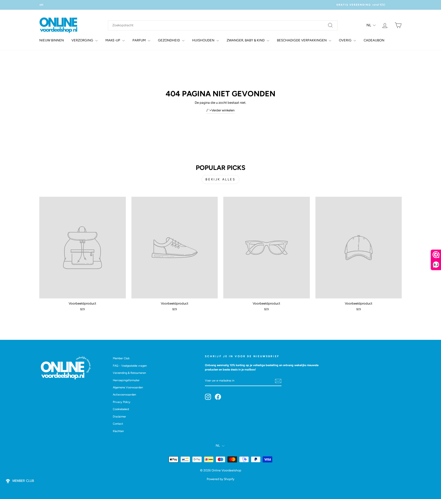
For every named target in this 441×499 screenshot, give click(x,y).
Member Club (121, 358)
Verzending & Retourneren (129, 373)
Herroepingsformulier (126, 380)
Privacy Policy (121, 402)
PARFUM (139, 40)
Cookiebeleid (121, 409)
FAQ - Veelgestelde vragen (130, 365)
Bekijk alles (220, 179)
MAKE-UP (113, 40)
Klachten (118, 431)
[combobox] (223, 25)
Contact (118, 423)
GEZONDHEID (169, 40)
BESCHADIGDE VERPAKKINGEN (302, 40)
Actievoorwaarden (124, 394)
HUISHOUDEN (203, 40)
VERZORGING (82, 40)
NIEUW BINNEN (51, 40)
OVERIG (345, 40)
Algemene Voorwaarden (128, 387)
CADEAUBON (374, 40)
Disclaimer (119, 416)
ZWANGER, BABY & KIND (246, 40)
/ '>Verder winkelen (220, 110)
